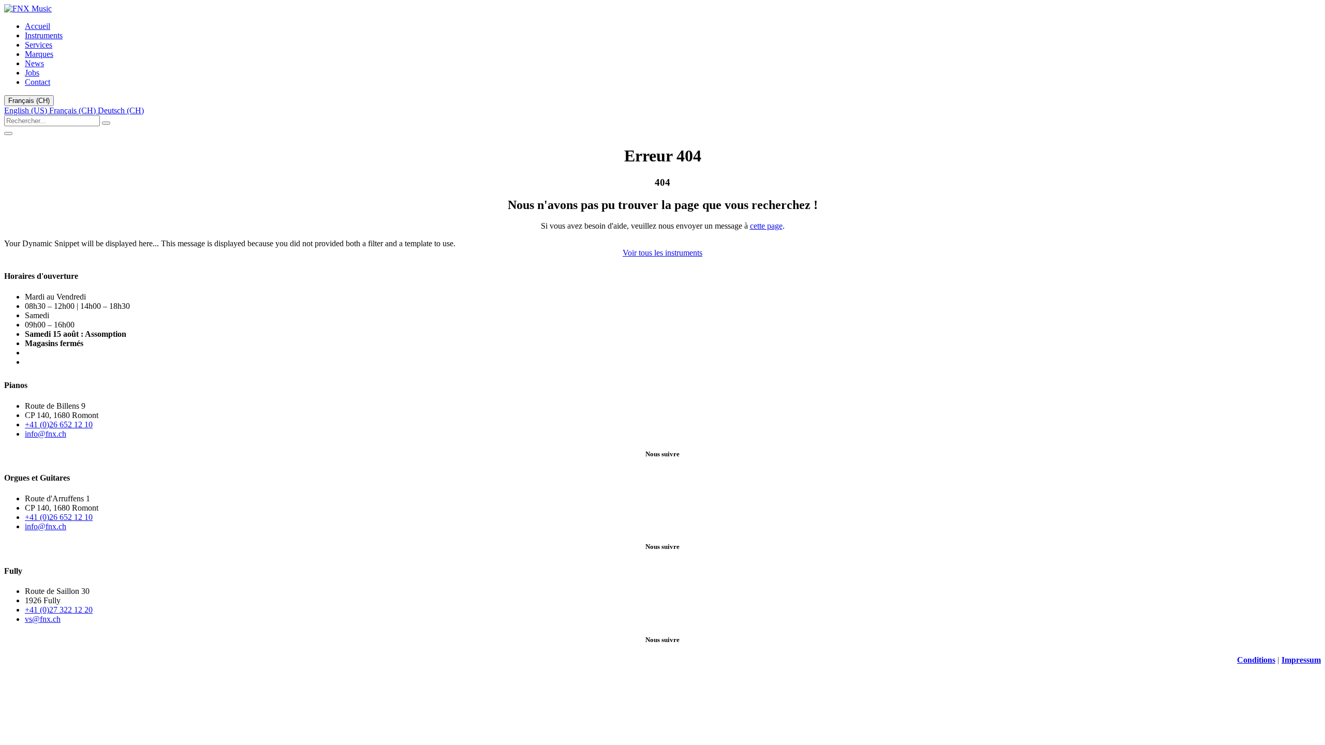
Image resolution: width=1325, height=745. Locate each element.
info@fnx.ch (45, 433)
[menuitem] (37, 26)
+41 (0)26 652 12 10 (59, 424)
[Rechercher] (106, 123)
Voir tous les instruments (662, 252)
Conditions (1256, 659)
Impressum (1301, 659)
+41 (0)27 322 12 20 (59, 609)
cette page (766, 225)
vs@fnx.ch (43, 619)
